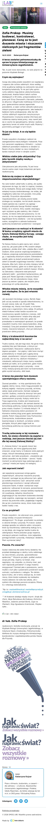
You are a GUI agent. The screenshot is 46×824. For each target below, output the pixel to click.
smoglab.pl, (7, 592)
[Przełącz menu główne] (41, 3)
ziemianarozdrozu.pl (20, 592)
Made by (5, 821)
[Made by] (17, 821)
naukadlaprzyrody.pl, (34, 589)
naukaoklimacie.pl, (17, 589)
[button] (16, 801)
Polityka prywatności (10, 811)
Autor (17, 774)
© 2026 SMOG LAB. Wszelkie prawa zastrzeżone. (22, 815)
